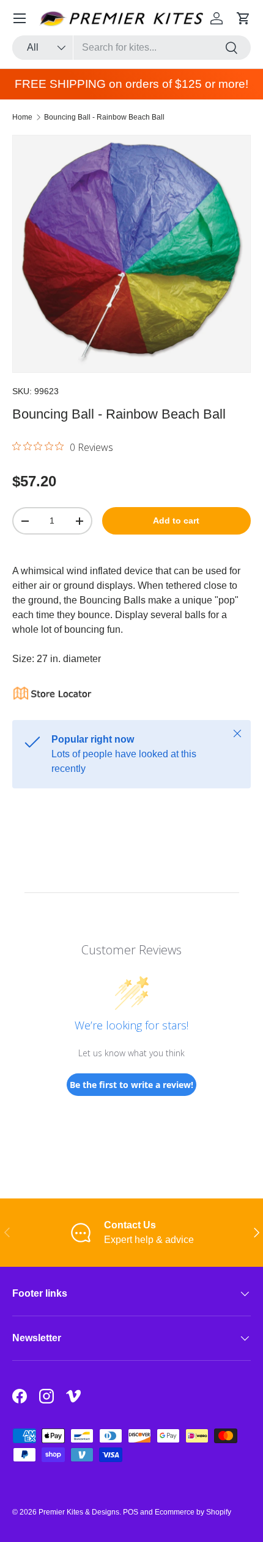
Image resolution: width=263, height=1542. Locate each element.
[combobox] (131, 47)
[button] (243, 18)
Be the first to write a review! (131, 1084)
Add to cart (176, 520)
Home (22, 117)
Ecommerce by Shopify (193, 1512)
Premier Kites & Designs (79, 1512)
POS (130, 1512)
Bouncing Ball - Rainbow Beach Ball (104, 117)
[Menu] (19, 18)
